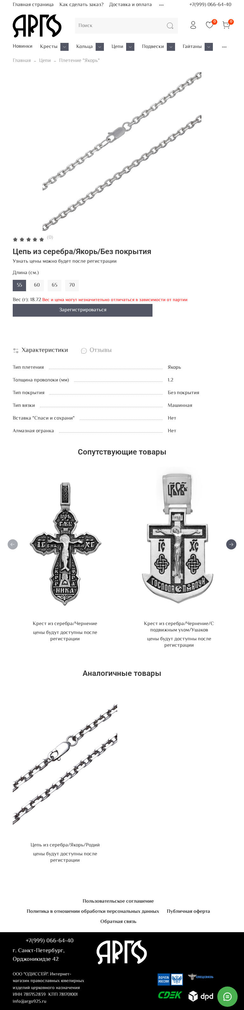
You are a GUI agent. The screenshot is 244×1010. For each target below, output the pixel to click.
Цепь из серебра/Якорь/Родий (65, 845)
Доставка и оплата (130, 5)
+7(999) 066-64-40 (210, 5)
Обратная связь (118, 922)
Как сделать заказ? (81, 5)
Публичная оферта (188, 912)
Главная (22, 61)
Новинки (22, 46)
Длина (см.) (26, 273)
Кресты (49, 47)
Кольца (84, 47)
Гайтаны (192, 47)
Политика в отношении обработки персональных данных (93, 912)
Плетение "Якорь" (79, 61)
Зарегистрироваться (82, 310)
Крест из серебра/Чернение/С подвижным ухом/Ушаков (179, 627)
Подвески (153, 47)
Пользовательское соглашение (118, 902)
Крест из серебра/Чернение (65, 624)
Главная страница (33, 5)
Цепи (117, 47)
